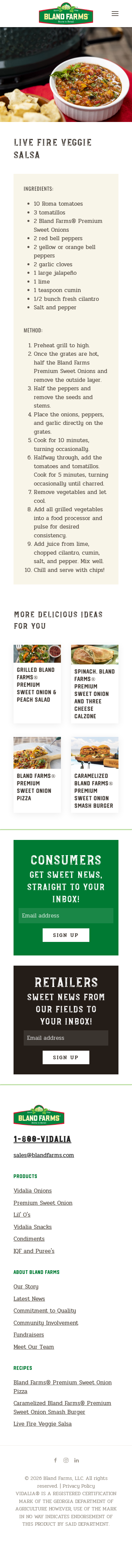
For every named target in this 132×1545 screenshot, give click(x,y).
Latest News (29, 1298)
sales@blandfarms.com (44, 1155)
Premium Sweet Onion (43, 1203)
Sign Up (66, 935)
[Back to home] (66, 13)
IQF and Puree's (34, 1251)
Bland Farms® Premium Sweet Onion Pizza (63, 1387)
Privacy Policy (79, 1486)
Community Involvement (46, 1322)
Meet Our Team (34, 1347)
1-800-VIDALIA (42, 1138)
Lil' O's (22, 1214)
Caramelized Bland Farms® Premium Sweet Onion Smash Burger (62, 1408)
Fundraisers (29, 1334)
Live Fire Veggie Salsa (43, 1423)
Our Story (26, 1286)
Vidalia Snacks (33, 1227)
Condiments (29, 1238)
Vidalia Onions (33, 1190)
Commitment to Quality (45, 1310)
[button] (115, 13)
